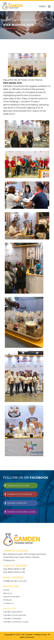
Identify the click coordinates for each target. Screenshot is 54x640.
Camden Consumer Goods (15, 622)
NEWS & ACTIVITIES (26, 20)
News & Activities (11, 596)
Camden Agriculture (12, 612)
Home (7, 20)
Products (7, 600)
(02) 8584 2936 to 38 (14, 572)
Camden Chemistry (12, 618)
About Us (7, 593)
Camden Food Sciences (14, 615)
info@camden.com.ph (15, 581)
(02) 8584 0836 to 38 (14, 569)
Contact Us (8, 603)
